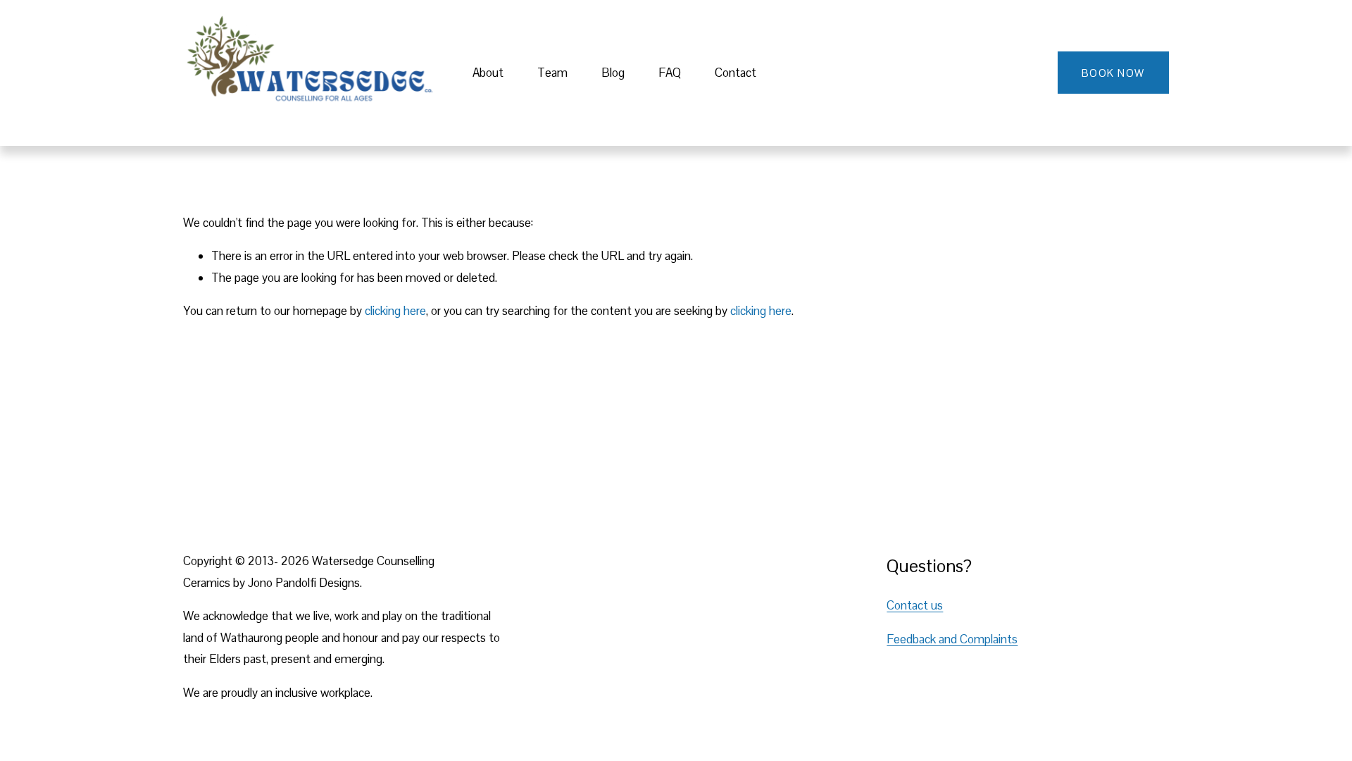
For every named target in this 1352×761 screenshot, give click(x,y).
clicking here (395, 310)
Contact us (915, 605)
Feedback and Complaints (952, 639)
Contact (735, 72)
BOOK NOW (1113, 73)
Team (552, 72)
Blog (613, 72)
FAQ (669, 72)
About (487, 72)
